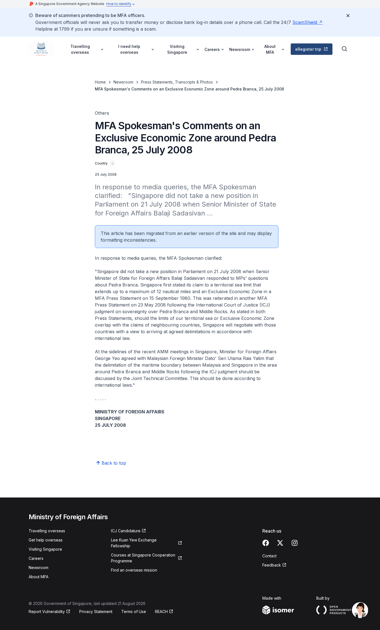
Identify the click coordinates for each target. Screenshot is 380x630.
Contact (269, 555)
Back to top (114, 463)
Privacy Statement (95, 611)
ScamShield (304, 22)
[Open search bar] (344, 49)
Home (100, 82)
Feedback (271, 565)
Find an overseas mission (134, 570)
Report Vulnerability (47, 611)
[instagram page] (294, 543)
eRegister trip (308, 49)
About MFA (38, 576)
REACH (161, 611)
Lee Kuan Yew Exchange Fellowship (134, 543)
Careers (36, 558)
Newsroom (123, 82)
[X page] (280, 543)
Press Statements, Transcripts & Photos (177, 82)
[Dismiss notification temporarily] (348, 15)
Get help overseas (46, 540)
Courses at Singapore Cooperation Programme (143, 558)
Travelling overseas (47, 530)
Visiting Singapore (45, 549)
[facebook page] (265, 543)
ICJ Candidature (125, 530)
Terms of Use (133, 611)
